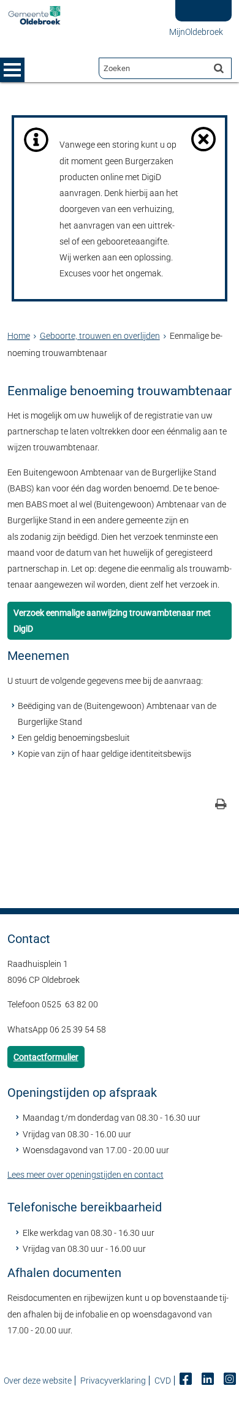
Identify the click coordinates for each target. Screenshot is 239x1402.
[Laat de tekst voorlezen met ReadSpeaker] (198, 4)
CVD (162, 1380)
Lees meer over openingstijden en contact (85, 1175)
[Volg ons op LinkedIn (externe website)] (209, 1380)
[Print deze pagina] (221, 805)
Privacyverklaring (113, 1380)
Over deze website (38, 1380)
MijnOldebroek (196, 32)
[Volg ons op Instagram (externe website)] (230, 1380)
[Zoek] (219, 68)
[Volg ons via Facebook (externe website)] (187, 1380)
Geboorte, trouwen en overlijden (100, 336)
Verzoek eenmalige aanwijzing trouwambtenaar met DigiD (112, 621)
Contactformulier (45, 1057)
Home (18, 336)
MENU (12, 70)
